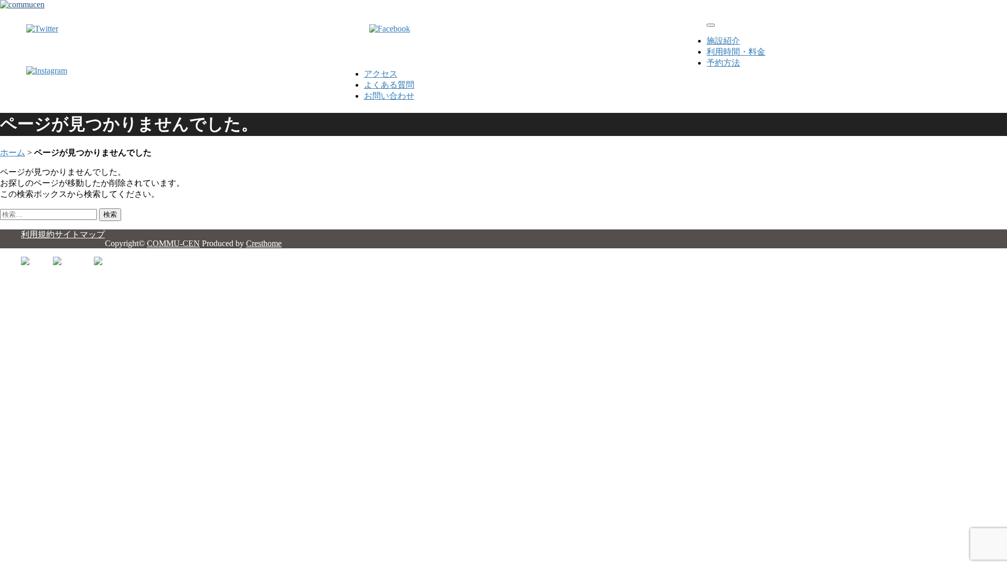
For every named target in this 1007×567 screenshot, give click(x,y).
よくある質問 (389, 84)
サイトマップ (80, 234)
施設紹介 (723, 40)
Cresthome (264, 243)
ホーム (12, 152)
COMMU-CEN (173, 243)
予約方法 (723, 62)
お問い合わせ (389, 95)
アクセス (381, 73)
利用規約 (38, 234)
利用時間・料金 (735, 51)
